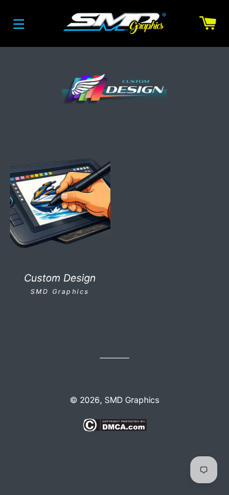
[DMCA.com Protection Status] (115, 428)
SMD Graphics (132, 400)
